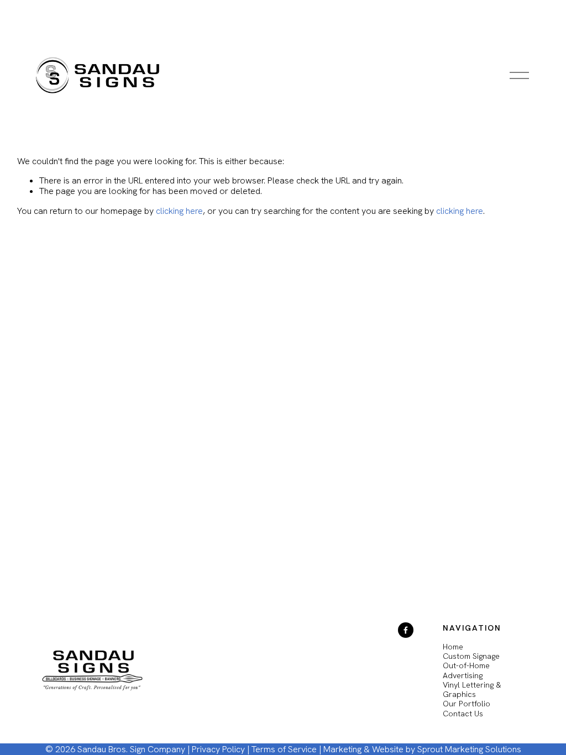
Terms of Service (284, 749)
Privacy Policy (218, 749)
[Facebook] (405, 630)
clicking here (179, 211)
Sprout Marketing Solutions (469, 749)
